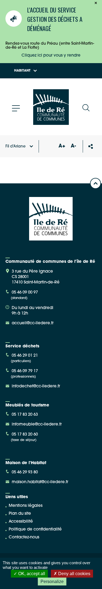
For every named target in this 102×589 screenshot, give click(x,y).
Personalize (52, 581)
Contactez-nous (24, 537)
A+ (62, 146)
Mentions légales (25, 506)
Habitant (22, 70)
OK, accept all (31, 573)
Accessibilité (21, 522)
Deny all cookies (73, 573)
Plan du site (20, 514)
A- (73, 146)
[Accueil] (51, 123)
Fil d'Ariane (15, 146)
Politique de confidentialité (35, 530)
